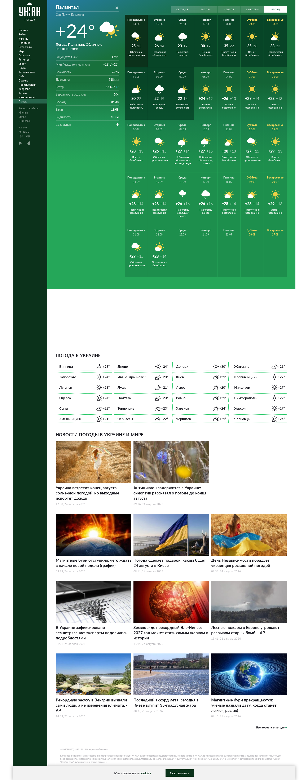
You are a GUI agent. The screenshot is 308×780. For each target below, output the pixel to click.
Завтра (206, 9)
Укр (28, 136)
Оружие (23, 80)
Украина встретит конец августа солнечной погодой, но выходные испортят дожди (87, 493)
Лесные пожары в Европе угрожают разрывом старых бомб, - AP (245, 630)
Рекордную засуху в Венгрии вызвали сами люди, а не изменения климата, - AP (91, 705)
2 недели (252, 9)
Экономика (25, 47)
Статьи (22, 117)
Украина (23, 38)
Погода (23, 101)
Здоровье (24, 89)
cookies (145, 773)
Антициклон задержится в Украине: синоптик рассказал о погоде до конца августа (170, 493)
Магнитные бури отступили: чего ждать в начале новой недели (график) (93, 563)
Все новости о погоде (270, 727)
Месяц (275, 9)
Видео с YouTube (29, 108)
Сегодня (182, 9)
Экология (24, 55)
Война (22, 34)
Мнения (23, 112)
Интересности (27, 97)
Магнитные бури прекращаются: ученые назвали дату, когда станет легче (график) (244, 705)
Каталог (23, 127)
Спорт (22, 64)
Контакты (24, 131)
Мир (21, 51)
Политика (24, 43)
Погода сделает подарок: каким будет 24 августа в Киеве (169, 563)
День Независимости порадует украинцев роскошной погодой (240, 563)
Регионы (24, 59)
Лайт (21, 76)
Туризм (23, 93)
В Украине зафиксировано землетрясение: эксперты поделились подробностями (91, 632)
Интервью (24, 121)
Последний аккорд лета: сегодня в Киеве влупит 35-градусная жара (166, 702)
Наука (22, 68)
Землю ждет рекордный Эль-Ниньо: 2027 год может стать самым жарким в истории (170, 632)
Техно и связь (27, 72)
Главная (23, 30)
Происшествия (27, 85)
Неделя (229, 9)
